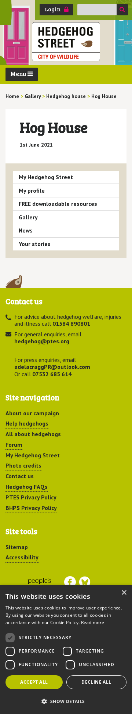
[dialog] (66, 649)
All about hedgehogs (33, 434)
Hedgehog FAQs (27, 486)
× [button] (123, 593)
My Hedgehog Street (46, 177)
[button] (66, 701)
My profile (32, 190)
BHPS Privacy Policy (31, 507)
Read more (92, 622)
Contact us (20, 476)
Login (53, 9)
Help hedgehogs (27, 423)
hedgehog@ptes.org (41, 341)
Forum (14, 444)
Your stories (35, 244)
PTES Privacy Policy (31, 497)
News (26, 230)
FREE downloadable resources (58, 203)
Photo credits (23, 465)
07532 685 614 (52, 374)
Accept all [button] (34, 682)
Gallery (28, 217)
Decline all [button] (96, 682)
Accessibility (22, 557)
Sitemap (17, 547)
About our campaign (32, 413)
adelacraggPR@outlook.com (52, 366)
